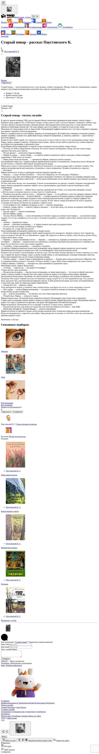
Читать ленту (6, 716)
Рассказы (4, 36)
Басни (23, 707)
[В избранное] (2, 54)
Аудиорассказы (18, 712)
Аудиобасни (41, 712)
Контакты (50, 703)
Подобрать (5, 714)
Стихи (18, 707)
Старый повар (21, 642)
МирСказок (12, 718)
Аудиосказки (6, 712)
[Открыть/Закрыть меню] (3, 3)
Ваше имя (5, 644)
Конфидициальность (9, 703)
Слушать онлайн (8, 709)
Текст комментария (9, 649)
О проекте (5, 701)
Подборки (16, 716)
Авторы (24, 716)
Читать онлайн (7, 705)
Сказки (4, 707)
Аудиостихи (30, 712)
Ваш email (5, 647)
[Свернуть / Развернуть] (35, 17)
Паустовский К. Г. (13, 471)
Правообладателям (26, 703)
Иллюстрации (40, 703)
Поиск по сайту (34, 716)
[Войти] (9, 9)
